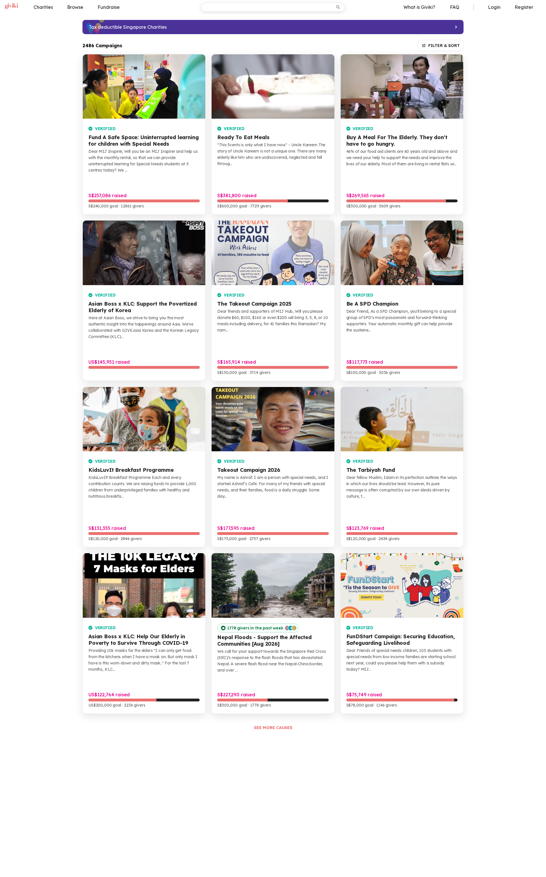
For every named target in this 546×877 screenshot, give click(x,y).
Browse (75, 7)
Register (524, 7)
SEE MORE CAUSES (273, 727)
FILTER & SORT (444, 45)
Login (494, 7)
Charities (43, 7)
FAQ (454, 7)
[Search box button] (338, 7)
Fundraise (109, 7)
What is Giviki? (419, 7)
